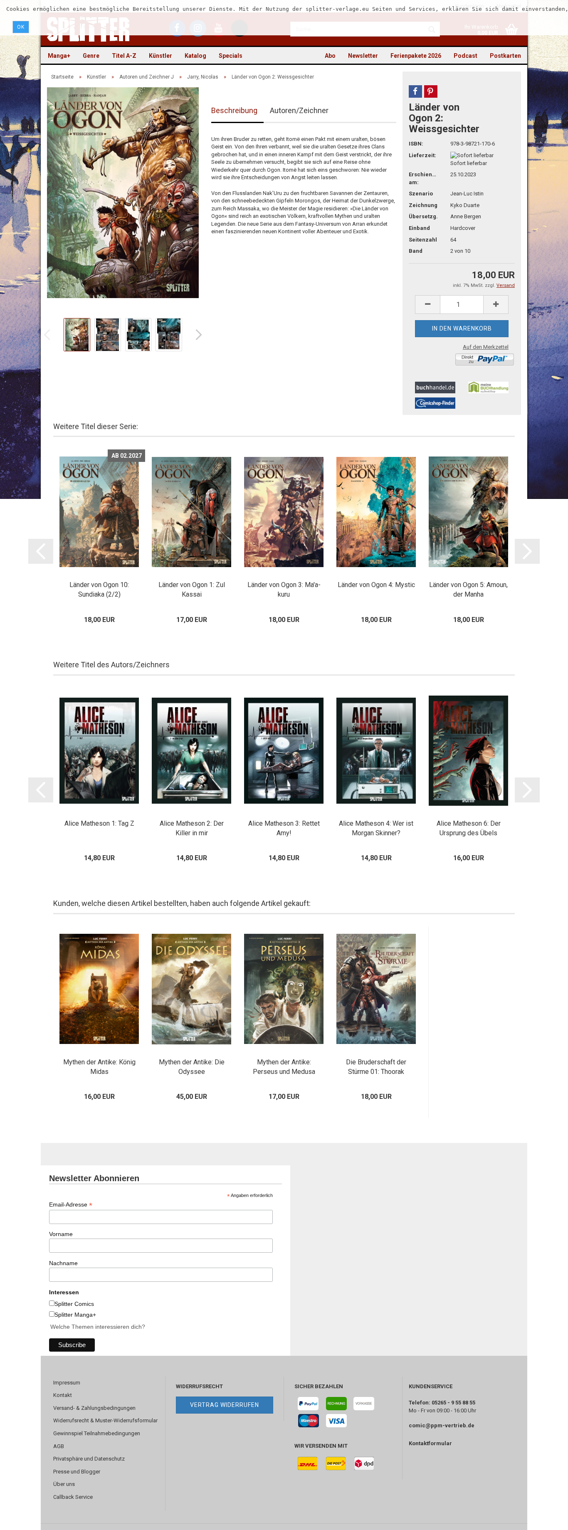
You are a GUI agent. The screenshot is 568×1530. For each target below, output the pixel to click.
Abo (330, 55)
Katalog (195, 55)
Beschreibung (234, 110)
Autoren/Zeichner (299, 110)
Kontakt (62, 1395)
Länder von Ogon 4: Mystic (376, 585)
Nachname (63, 1263)
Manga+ (59, 55)
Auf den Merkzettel (486, 347)
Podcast (465, 55)
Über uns (64, 1484)
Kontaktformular (430, 1443)
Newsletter (363, 55)
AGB (58, 1446)
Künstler (160, 55)
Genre (91, 55)
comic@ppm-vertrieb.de (441, 1425)
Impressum (66, 1382)
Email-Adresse (70, 1205)
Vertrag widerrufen (224, 1405)
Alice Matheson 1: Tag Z (99, 823)
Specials (230, 55)
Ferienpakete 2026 (415, 55)
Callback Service (73, 1497)
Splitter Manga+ (75, 1314)
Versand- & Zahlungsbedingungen (94, 1408)
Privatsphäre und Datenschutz (89, 1459)
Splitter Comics (74, 1303)
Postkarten (505, 55)
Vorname (61, 1234)
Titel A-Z (124, 55)
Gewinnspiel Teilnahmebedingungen (96, 1433)
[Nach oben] (545, 1517)
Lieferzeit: (422, 155)
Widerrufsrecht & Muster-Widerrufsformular (105, 1420)
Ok (21, 27)
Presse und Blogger (76, 1471)
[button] (415, 91)
